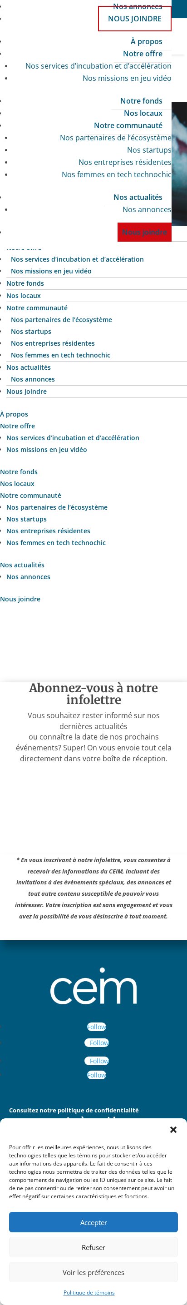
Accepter (93, 1222)
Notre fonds (141, 101)
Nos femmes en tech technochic (117, 174)
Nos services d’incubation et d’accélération (98, 66)
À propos (146, 41)
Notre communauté (128, 125)
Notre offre (142, 54)
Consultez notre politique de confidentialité (74, 1110)
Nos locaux (143, 113)
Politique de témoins (89, 1292)
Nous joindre (135, 19)
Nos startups (149, 150)
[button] (173, 1129)
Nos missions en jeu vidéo (127, 78)
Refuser (93, 1247)
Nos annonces (147, 209)
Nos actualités (137, 197)
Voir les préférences (93, 1272)
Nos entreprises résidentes (125, 162)
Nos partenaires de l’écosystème (116, 138)
